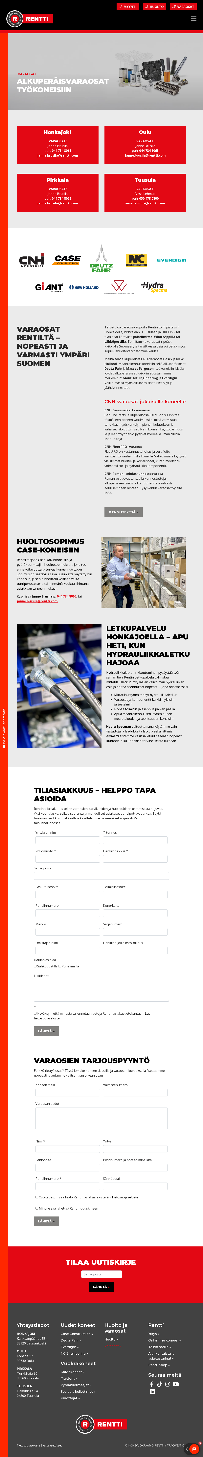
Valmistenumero (115, 1085)
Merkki (40, 924)
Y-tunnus (110, 832)
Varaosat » (112, 1346)
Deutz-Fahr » (71, 1340)
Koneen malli (45, 1085)
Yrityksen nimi (45, 832)
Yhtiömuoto (45, 851)
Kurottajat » (70, 1398)
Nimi (40, 1141)
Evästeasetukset (51, 1445)
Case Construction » (77, 1334)
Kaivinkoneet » (72, 1372)
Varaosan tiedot (47, 1103)
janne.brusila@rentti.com (57, 155)
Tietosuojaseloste (124, 1197)
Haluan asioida (45, 960)
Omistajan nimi (46, 943)
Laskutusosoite (46, 887)
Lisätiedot (41, 976)
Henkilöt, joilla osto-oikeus (123, 943)
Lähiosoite (43, 1160)
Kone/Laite (111, 905)
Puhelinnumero (47, 905)
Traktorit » (69, 1378)
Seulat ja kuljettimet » (78, 1391)
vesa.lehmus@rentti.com (145, 203)
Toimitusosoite (114, 887)
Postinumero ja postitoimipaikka (127, 1160)
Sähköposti (42, 868)
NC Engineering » (74, 1353)
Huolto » (111, 1339)
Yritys (107, 1141)
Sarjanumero (113, 924)
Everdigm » (70, 1347)
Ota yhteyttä (122, 512)
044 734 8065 (61, 150)
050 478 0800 (149, 198)
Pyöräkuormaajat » (76, 1385)
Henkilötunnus (115, 851)
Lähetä (45, 1031)
